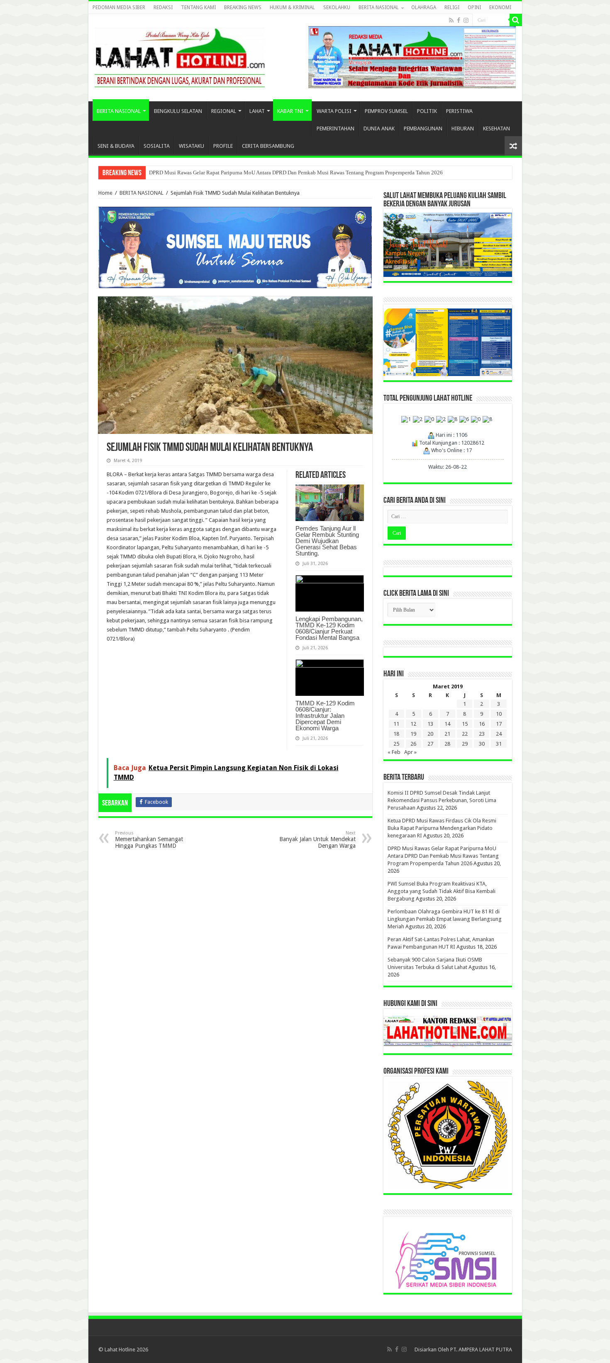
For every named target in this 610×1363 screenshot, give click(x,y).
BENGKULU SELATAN (178, 111)
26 (413, 744)
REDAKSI (163, 7)
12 (413, 724)
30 (482, 744)
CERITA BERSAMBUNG (268, 146)
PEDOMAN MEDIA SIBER (119, 7)
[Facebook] (458, 20)
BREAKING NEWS (242, 7)
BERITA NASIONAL (379, 7)
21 (447, 734)
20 (430, 734)
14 (447, 724)
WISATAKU (191, 146)
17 (499, 724)
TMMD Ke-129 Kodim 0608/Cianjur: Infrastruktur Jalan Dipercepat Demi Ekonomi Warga (325, 716)
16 (482, 724)
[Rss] (451, 20)
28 (447, 744)
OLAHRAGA (423, 7)
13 (430, 724)
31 (499, 744)
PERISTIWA (459, 111)
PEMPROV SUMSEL (386, 111)
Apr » (410, 752)
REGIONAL (223, 111)
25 (396, 744)
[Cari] (516, 20)
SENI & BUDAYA (116, 146)
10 (499, 714)
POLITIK (427, 111)
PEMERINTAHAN (335, 128)
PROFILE (223, 146)
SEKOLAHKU (336, 7)
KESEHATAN (496, 128)
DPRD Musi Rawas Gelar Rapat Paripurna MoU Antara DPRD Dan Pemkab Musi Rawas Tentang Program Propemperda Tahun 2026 (296, 172)
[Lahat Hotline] (180, 56)
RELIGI (451, 7)
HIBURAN (462, 128)
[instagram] (466, 20)
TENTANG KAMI (198, 7)
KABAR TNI (290, 111)
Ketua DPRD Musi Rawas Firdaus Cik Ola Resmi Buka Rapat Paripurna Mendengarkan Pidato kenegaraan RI (442, 828)
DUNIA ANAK (379, 128)
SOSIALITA (157, 146)
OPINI (474, 7)
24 (499, 734)
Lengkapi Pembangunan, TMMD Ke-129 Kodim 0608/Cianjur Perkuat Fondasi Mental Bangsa (329, 628)
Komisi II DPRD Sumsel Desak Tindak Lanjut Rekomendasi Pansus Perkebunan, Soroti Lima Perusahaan (442, 800)
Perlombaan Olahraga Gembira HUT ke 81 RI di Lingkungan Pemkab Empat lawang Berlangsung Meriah (445, 919)
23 (482, 734)
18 (396, 734)
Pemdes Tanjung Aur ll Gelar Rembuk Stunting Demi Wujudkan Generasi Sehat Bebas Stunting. (327, 541)
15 (465, 724)
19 (413, 734)
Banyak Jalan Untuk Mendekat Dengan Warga (317, 839)
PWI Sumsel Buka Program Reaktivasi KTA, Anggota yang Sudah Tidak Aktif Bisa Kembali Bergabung (441, 891)
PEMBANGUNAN (423, 128)
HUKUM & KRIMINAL (292, 7)
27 (430, 744)
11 (396, 724)
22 (465, 734)
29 (465, 744)
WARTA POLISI (334, 111)
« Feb (394, 752)
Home (105, 193)
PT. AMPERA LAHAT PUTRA (481, 1349)
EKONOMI (500, 7)
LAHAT (257, 111)
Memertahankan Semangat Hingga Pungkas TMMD (149, 839)
